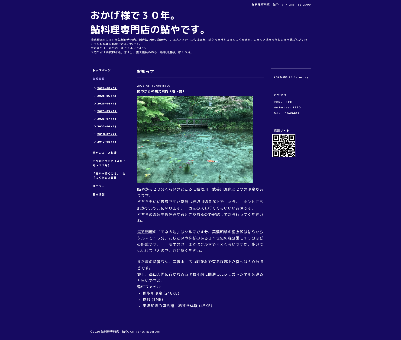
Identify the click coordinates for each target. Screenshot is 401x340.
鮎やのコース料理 (105, 153)
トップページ (102, 70)
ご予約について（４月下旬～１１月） (109, 163)
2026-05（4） (107, 96)
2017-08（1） (107, 142)
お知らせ (99, 79)
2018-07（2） (107, 134)
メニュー (99, 186)
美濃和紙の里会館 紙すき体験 (170, 305)
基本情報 (99, 194)
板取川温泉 (152, 293)
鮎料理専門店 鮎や (114, 332)
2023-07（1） (107, 119)
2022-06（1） (107, 126)
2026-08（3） (107, 88)
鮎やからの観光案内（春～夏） (161, 91)
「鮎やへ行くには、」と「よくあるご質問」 (109, 176)
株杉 (147, 299)
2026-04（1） (107, 103)
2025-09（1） (107, 111)
